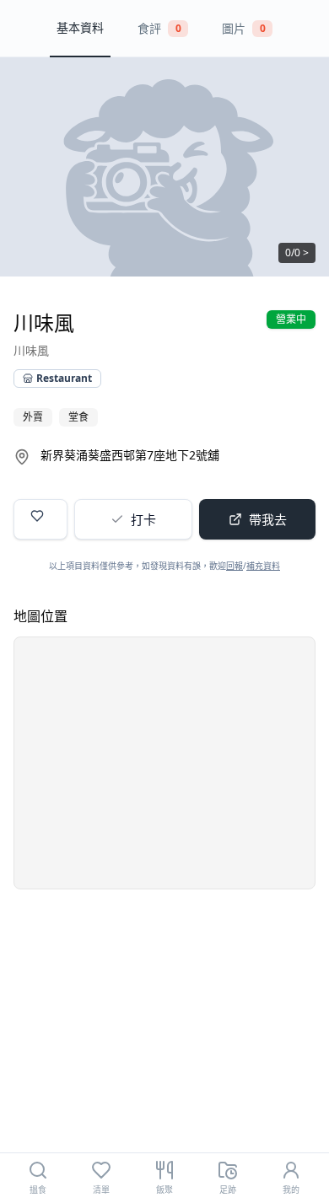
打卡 (143, 519)
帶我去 (268, 519)
